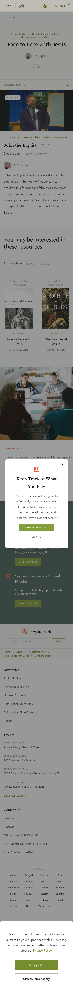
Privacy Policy (42, 951)
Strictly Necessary (36, 979)
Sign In (36, 536)
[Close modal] (62, 464)
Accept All (37, 965)
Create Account (36, 527)
